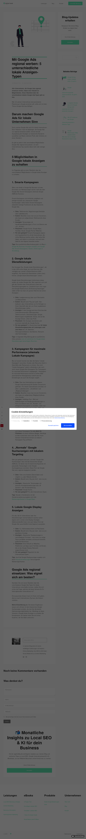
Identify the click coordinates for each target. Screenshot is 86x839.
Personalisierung (47, 421)
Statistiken (26, 421)
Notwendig (16, 421)
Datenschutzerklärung (60, 417)
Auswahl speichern (53, 425)
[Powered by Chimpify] (78, 836)
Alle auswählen (68, 425)
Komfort (35, 421)
